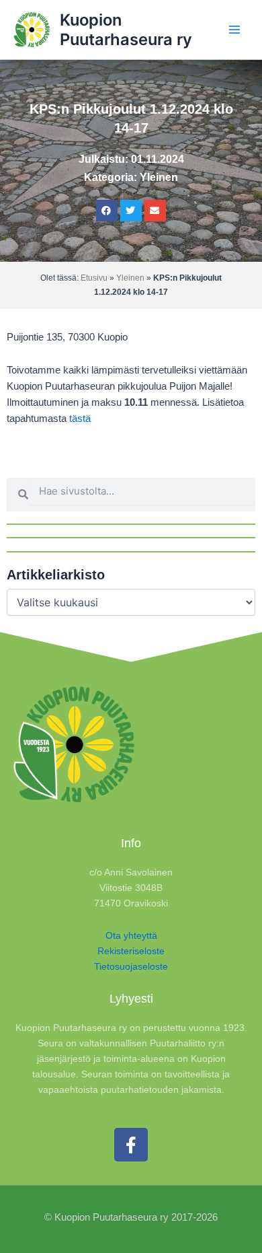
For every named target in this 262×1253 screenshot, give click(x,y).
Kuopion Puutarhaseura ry (126, 29)
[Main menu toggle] (234, 29)
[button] (107, 210)
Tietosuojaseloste (131, 966)
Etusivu (94, 278)
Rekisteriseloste (131, 950)
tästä (80, 418)
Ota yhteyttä (131, 935)
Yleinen (159, 177)
